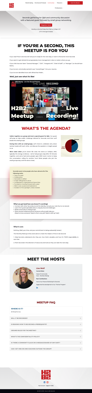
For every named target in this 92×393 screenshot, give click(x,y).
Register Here (46, 25)
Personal (59, 3)
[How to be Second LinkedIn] (44, 382)
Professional (58, 8)
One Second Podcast (40, 3)
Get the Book (75, 3)
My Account (41, 385)
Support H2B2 (50, 385)
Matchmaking (29, 3)
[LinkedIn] (37, 288)
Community (51, 3)
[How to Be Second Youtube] (47, 382)
